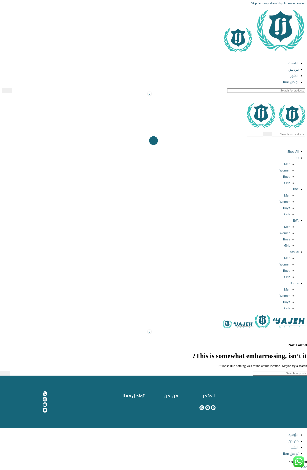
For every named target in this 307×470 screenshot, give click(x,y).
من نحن (171, 396)
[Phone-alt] (45, 393)
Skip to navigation (264, 3)
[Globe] (45, 399)
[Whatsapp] (201, 407)
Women (284, 170)
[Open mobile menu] (153, 140)
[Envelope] (45, 404)
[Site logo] (280, 53)
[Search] (7, 90)
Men (287, 164)
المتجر (209, 396)
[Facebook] (213, 407)
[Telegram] (207, 407)
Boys (286, 176)
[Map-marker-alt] (45, 410)
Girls (287, 183)
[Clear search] (15, 90)
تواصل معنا (133, 396)
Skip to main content (292, 3)
